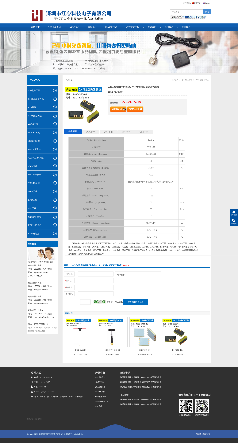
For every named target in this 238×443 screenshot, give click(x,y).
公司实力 (126, 132)
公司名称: (69, 274)
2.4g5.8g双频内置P (177, 354)
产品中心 (35, 80)
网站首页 (35, 27)
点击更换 (119, 302)
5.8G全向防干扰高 (80, 354)
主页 (181, 80)
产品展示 (90, 132)
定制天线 (92, 27)
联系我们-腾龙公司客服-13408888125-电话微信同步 (140, 377)
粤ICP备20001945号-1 (203, 434)
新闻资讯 (152, 27)
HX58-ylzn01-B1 (80, 350)
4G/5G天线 (74, 27)
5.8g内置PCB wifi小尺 (145, 354)
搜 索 (207, 12)
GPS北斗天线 (54, 27)
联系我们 (186, 27)
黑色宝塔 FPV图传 (112, 354)
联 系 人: (68, 281)
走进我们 (169, 27)
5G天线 (38, 419)
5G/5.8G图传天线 (202, 80)
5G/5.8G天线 (189, 80)
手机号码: (69, 287)
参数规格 (72, 131)
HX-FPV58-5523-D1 (113, 350)
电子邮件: (69, 294)
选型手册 (108, 132)
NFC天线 (98, 406)
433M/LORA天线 (102, 401)
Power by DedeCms (77, 434)
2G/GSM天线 (111, 27)
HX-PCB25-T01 (177, 350)
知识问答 (144, 132)
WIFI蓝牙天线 (132, 27)
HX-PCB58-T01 (144, 350)
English (207, 3)
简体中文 (197, 3)
